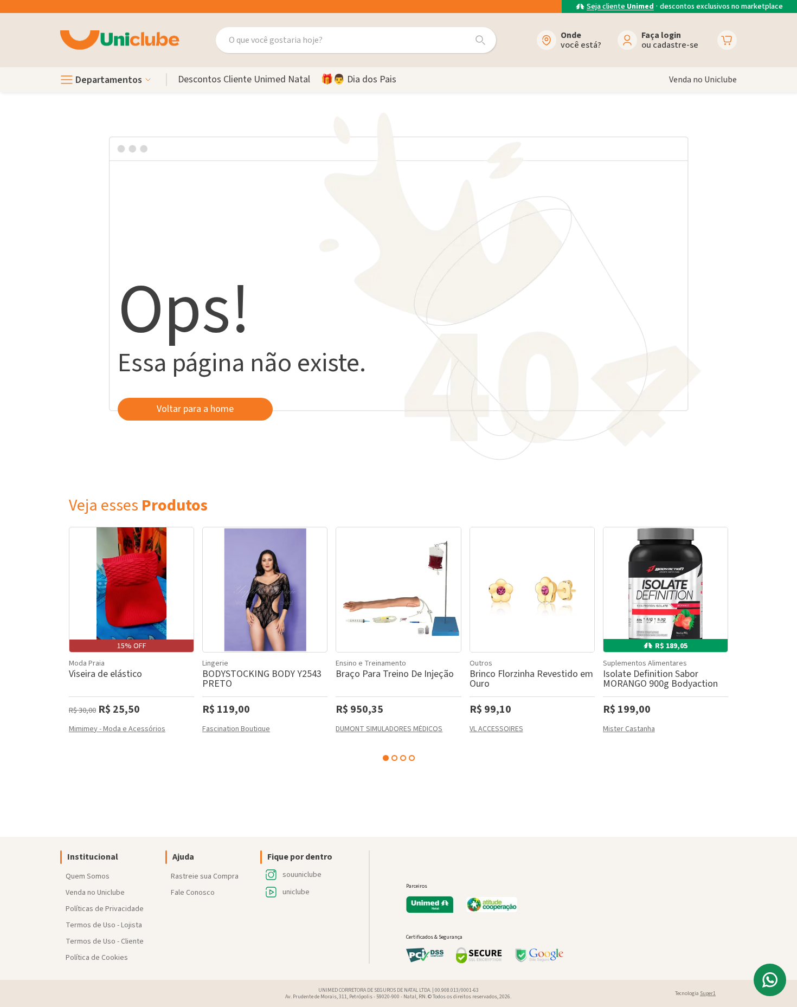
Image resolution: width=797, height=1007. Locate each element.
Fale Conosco (193, 892)
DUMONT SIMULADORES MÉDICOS (389, 729)
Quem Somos (88, 876)
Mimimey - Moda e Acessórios (117, 729)
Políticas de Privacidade (105, 908)
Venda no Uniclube (95, 892)
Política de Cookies (97, 957)
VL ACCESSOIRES (496, 729)
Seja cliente (620, 6)
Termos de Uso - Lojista (104, 925)
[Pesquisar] (480, 40)
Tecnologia (695, 993)
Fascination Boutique (236, 729)
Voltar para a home (195, 409)
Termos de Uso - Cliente (105, 941)
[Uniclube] (119, 40)
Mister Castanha (629, 729)
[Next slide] (726, 642)
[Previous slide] (71, 642)
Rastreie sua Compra (205, 876)
